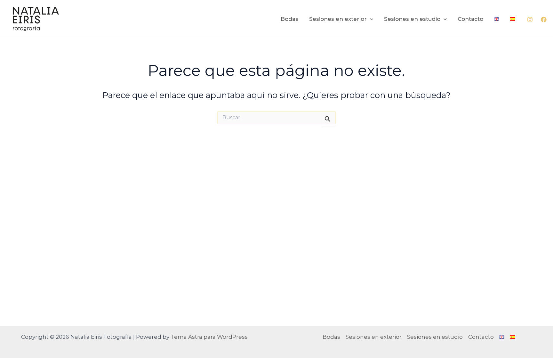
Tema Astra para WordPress (209, 337)
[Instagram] (530, 19)
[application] (370, 19)
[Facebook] (544, 19)
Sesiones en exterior (338, 19)
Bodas (289, 19)
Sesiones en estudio (412, 19)
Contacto (470, 19)
